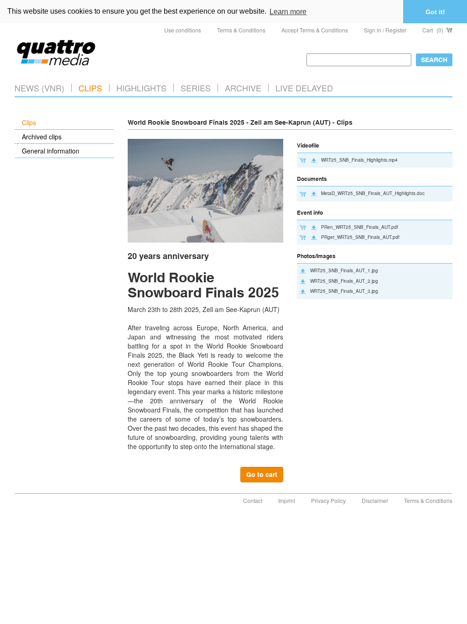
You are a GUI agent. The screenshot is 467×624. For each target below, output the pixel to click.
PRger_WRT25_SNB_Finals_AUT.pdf (360, 237)
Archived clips (42, 136)
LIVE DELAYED (304, 88)
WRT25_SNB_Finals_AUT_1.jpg (344, 270)
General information (50, 150)
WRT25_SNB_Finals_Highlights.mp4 (359, 160)
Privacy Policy (328, 500)
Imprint (286, 500)
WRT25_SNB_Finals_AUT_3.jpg (344, 291)
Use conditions (182, 30)
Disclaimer (375, 500)
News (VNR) (39, 88)
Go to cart (261, 474)
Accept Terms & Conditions (314, 30)
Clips (90, 88)
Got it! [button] (435, 12)
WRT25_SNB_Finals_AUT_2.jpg (344, 281)
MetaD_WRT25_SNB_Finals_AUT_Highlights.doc (373, 193)
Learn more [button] (288, 12)
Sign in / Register (385, 30)
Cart (432, 30)
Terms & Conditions (241, 30)
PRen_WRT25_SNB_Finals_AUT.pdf (359, 227)
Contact (252, 500)
